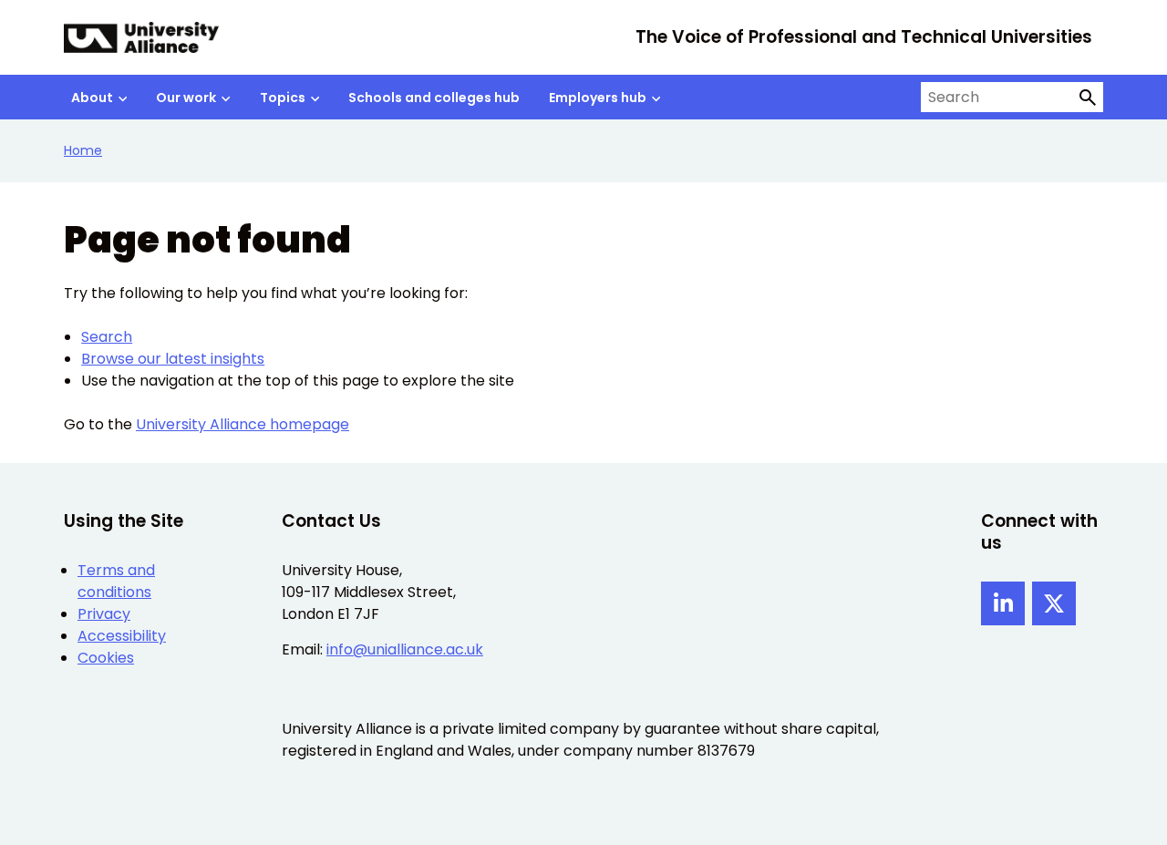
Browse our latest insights (172, 358)
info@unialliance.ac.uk (404, 649)
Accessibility (121, 635)
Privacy (103, 613)
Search (106, 336)
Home (83, 150)
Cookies (105, 657)
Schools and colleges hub (434, 97)
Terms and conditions (116, 581)
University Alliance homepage (242, 424)
